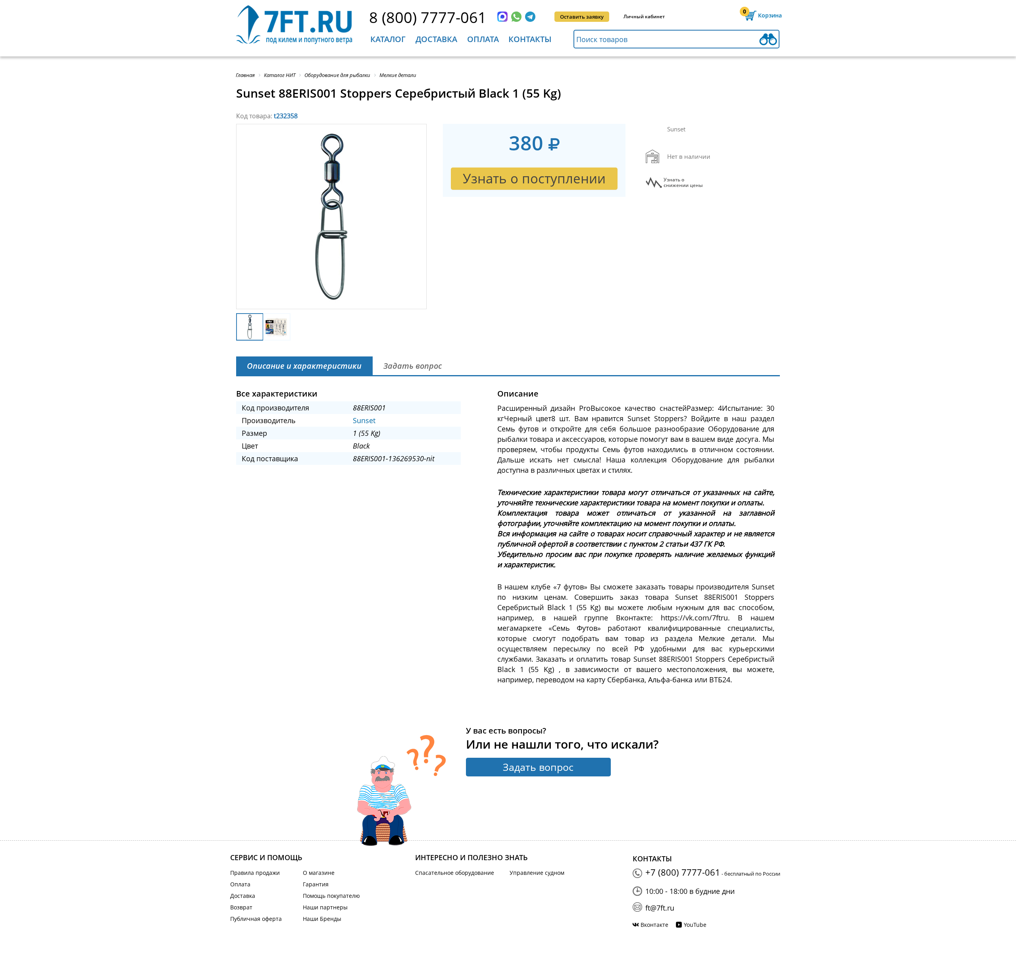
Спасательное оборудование (454, 872)
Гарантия (316, 884)
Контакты (530, 39)
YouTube (695, 925)
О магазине (319, 872)
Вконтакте (654, 925)
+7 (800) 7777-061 (682, 872)
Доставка (436, 39)
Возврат (241, 907)
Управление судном (537, 872)
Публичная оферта (256, 918)
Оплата (483, 39)
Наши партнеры (325, 907)
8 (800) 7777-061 (428, 17)
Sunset (364, 420)
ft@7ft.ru (659, 908)
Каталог (388, 39)
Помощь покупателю (331, 895)
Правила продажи (255, 872)
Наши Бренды (322, 918)
